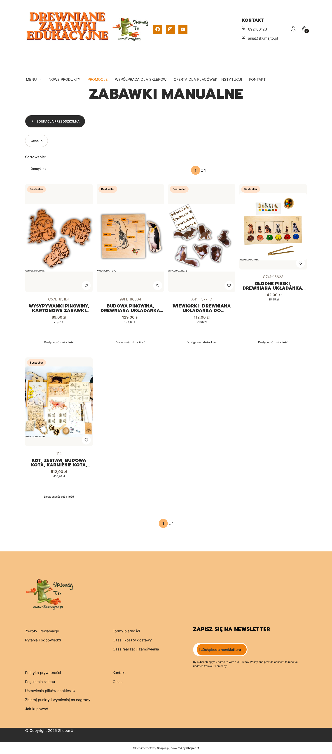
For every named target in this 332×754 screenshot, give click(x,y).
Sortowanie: (35, 157)
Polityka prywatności (43, 672)
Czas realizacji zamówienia (136, 649)
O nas (117, 681)
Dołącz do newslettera (221, 649)
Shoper (64, 730)
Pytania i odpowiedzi (43, 640)
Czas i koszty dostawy (132, 640)
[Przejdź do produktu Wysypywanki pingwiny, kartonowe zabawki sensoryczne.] (59, 238)
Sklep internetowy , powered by (164, 748)
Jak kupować (36, 709)
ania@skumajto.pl (263, 38)
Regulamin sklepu (40, 681)
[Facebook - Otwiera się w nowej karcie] (157, 29)
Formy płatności (126, 631)
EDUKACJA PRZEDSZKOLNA (58, 121)
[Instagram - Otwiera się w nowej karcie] (170, 29)
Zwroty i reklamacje (42, 631)
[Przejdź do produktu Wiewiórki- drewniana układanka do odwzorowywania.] (201, 238)
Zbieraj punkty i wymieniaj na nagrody (57, 699)
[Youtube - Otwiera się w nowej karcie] (182, 29)
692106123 (257, 29)
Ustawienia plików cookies (48, 690)
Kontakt (119, 672)
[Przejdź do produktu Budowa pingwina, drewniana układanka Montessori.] (130, 238)
